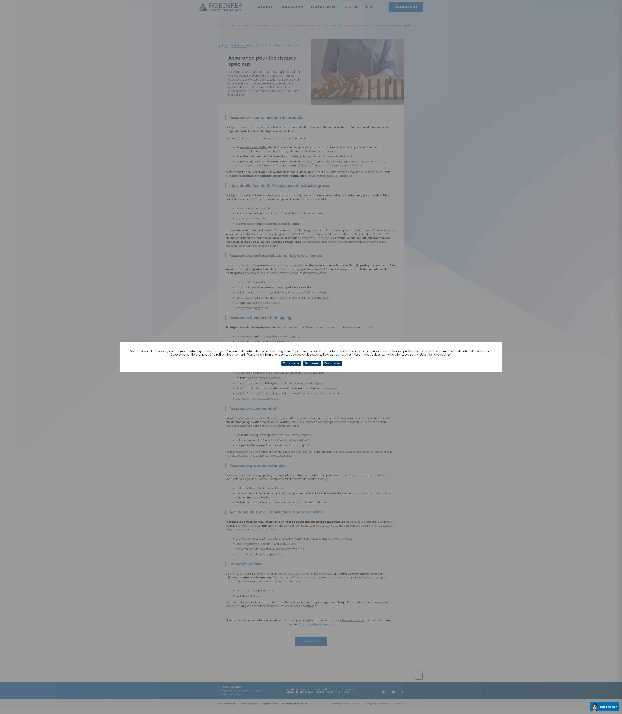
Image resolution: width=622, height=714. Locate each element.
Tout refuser (312, 363)
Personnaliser (332, 363)
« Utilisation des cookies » (435, 354)
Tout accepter (291, 363)
